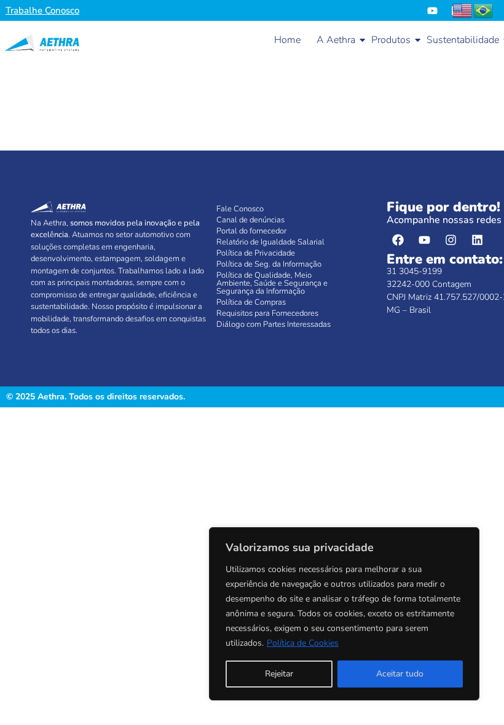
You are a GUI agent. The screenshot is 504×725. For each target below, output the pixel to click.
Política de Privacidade (255, 253)
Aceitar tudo (399, 674)
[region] (344, 613)
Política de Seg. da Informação (268, 264)
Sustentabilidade (463, 40)
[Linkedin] (477, 239)
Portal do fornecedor (251, 231)
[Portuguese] (483, 10)
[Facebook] (398, 239)
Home (287, 40)
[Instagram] (451, 239)
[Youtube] (432, 10)
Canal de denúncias (250, 219)
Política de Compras (251, 302)
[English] (462, 10)
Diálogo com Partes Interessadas (273, 324)
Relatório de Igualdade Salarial (270, 242)
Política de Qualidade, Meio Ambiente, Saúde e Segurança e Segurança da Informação (272, 283)
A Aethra (336, 40)
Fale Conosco (240, 208)
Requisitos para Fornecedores (267, 313)
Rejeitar (279, 674)
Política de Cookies (303, 643)
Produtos (391, 40)
